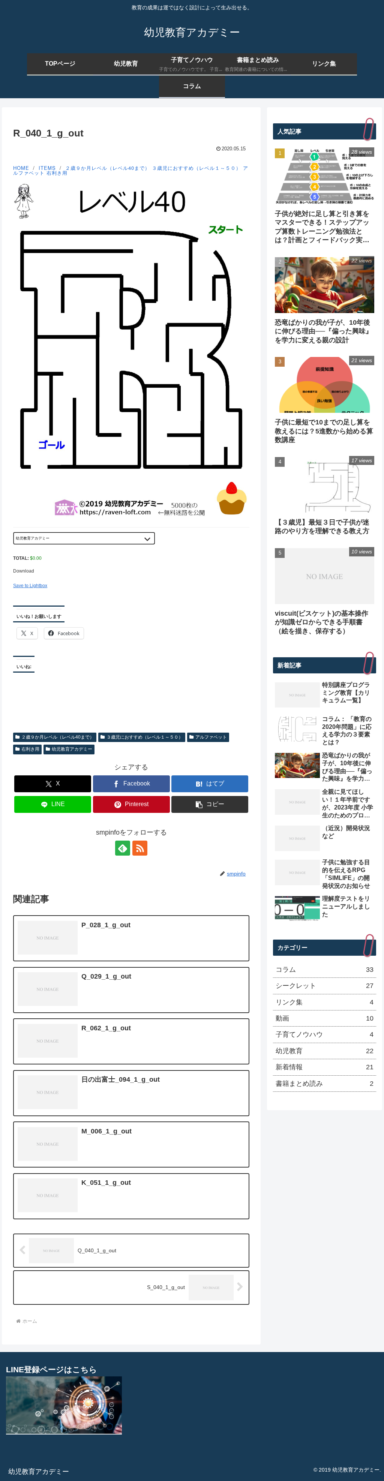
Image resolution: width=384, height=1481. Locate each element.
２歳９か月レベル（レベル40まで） (107, 167)
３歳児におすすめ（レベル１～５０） (196, 167)
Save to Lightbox (30, 585)
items (47, 167)
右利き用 (57, 172)
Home (21, 167)
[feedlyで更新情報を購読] (122, 848)
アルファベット (211, 737)
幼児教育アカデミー (72, 749)
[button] (209, 804)
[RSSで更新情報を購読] (139, 848)
